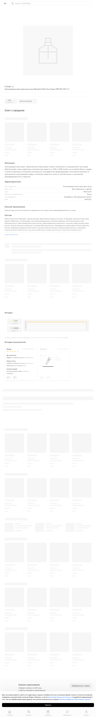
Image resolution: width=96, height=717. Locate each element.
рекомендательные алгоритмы (59, 697)
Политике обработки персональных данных (75, 699)
